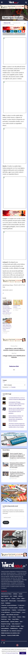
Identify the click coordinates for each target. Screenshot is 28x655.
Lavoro (23, 612)
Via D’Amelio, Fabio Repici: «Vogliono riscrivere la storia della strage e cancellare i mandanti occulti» (17, 474)
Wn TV (7, 626)
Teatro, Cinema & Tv (16, 624)
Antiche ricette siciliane (16, 306)
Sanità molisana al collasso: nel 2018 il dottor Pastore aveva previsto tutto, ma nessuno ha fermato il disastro (16, 418)
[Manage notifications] (17, 645)
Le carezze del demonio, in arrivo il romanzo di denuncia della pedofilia (17, 398)
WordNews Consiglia (15, 626)
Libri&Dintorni (4, 617)
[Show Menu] (2, 2)
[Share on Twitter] (8, 31)
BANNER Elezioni (14, 628)
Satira (9, 619)
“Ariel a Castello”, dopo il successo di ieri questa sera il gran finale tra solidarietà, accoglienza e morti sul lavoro (17, 456)
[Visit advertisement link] (14, 7)
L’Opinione (14, 610)
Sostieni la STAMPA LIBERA (13, 635)
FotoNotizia (7, 603)
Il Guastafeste (4, 607)
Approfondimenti (4, 596)
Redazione (3, 635)
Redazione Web (7, 23)
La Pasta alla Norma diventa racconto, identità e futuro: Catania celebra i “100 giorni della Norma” (7, 309)
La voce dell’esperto (5, 612)
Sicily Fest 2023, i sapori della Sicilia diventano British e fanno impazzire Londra (7, 327)
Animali (20, 594)
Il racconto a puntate (13, 607)
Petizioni (19, 617)
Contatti (21, 628)
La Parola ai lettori (21, 610)
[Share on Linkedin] (12, 31)
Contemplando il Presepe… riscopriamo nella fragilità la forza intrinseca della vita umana (16, 403)
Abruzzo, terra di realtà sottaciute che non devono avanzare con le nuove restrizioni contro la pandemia (16, 410)
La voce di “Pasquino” (16, 612)
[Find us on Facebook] (1, 643)
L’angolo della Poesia (5, 610)
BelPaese (20, 596)
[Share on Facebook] (4, 31)
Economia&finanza (21, 600)
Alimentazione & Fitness (6, 594)
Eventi (2, 603)
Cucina (18, 598)
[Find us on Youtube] (4, 643)
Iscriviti (6, 522)
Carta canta (7, 598)
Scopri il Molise (15, 619)
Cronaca (13, 598)
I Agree (23, 653)
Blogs (22, 626)
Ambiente (15, 594)
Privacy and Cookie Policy (12, 653)
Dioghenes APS (4, 600)
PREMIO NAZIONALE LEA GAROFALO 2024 (10, 633)
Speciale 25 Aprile (5, 621)
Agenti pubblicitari (5, 628)
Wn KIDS (3, 626)
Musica (14, 617)
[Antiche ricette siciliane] (17, 302)
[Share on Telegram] (19, 31)
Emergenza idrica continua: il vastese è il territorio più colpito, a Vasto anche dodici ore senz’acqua (17, 465)
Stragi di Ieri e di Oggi (5, 624)
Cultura (22, 598)
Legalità (2, 614)
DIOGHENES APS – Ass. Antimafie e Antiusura (11, 630)
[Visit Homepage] (14, 2)
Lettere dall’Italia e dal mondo (12, 614)
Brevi (2, 598)
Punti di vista (4, 619)
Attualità (15, 596)
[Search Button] (26, 2)
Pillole (23, 617)
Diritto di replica (12, 600)
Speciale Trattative (14, 621)
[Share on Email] (23, 31)
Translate (13, 387)
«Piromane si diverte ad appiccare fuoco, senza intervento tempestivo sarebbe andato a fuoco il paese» (17, 425)
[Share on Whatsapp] (15, 31)
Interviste (21, 607)
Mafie (10, 617)
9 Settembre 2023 (16, 23)
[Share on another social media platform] (14, 34)
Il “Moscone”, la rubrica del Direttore (9, 605)
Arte (11, 596)
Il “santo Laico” (21, 605)
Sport (21, 621)
